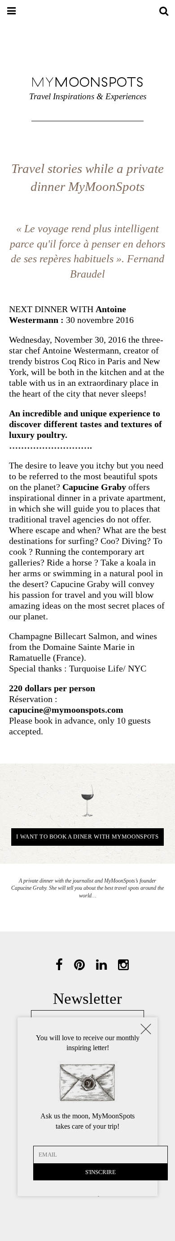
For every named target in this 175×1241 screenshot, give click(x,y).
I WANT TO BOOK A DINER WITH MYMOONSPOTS (87, 836)
